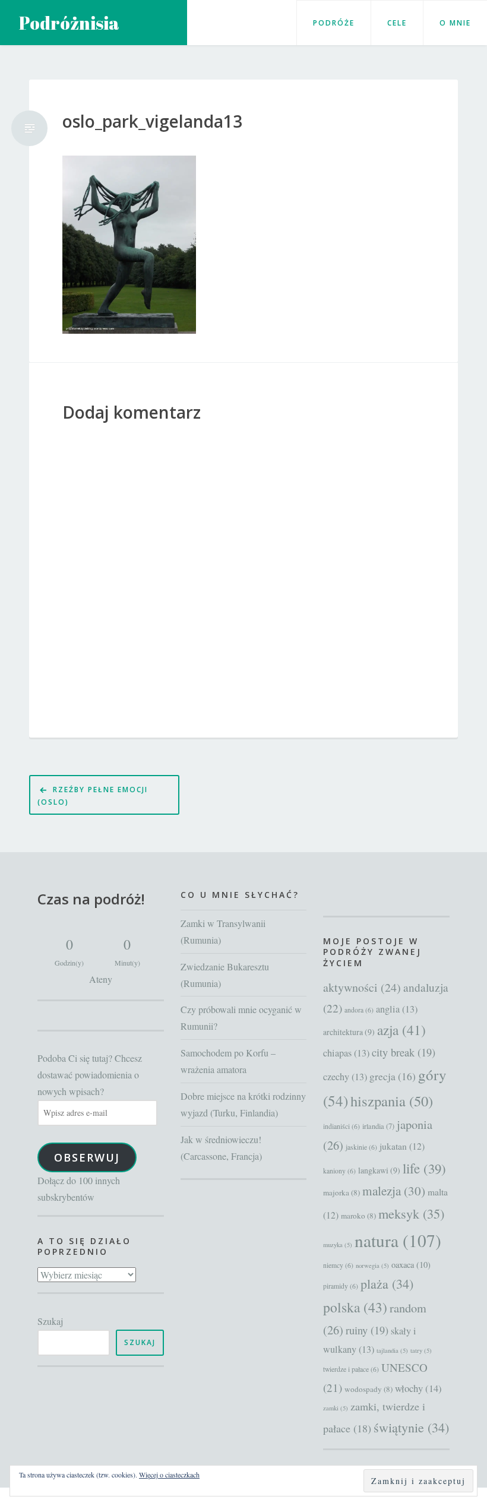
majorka (341, 1192)
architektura (349, 1031)
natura (398, 1240)
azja (401, 1030)
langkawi (379, 1170)
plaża (386, 1283)
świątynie (411, 1427)
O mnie (455, 23)
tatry (421, 1350)
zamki (335, 1408)
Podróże (334, 23)
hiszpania (391, 1100)
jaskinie (361, 1147)
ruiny (367, 1330)
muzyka (337, 1245)
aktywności (362, 987)
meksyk (411, 1213)
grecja (392, 1076)
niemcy (338, 1265)
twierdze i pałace (351, 1369)
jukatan (402, 1146)
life (424, 1168)
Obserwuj (87, 1157)
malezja (393, 1190)
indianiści (341, 1126)
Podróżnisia (69, 23)
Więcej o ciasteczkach (169, 1474)
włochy (418, 1388)
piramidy (340, 1286)
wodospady (368, 1389)
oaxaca (411, 1264)
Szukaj (50, 1321)
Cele (397, 23)
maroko (358, 1215)
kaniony (339, 1170)
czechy (345, 1076)
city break (403, 1052)
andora (359, 1009)
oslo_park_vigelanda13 (152, 122)
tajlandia (392, 1350)
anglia (397, 1008)
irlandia (378, 1126)
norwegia (372, 1265)
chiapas (346, 1052)
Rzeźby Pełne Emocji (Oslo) (92, 795)
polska (355, 1307)
